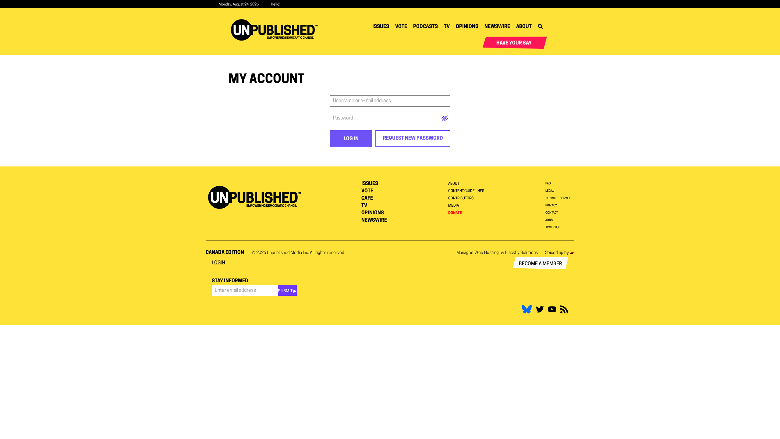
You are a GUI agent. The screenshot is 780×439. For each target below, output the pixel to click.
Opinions (467, 26)
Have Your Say (514, 43)
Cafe (367, 198)
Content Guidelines (466, 191)
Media (453, 206)
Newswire (497, 26)
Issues (380, 26)
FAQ (548, 183)
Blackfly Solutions (521, 253)
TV (447, 26)
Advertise (552, 227)
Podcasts (425, 26)
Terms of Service (558, 198)
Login (218, 263)
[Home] (276, 30)
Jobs (549, 220)
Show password (444, 118)
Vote (401, 26)
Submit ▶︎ (287, 291)
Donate (455, 213)
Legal (549, 191)
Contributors (460, 198)
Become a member (540, 264)
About (524, 26)
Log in (351, 139)
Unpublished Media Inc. (288, 253)
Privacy (551, 205)
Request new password (413, 138)
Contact (551, 213)
